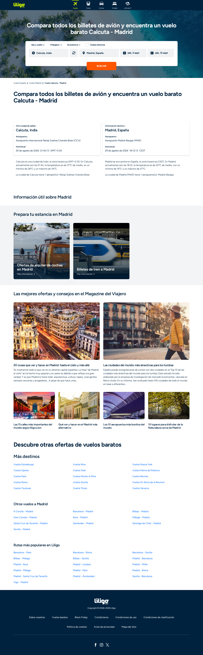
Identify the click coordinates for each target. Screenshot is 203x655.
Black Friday (81, 617)
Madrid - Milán (140, 564)
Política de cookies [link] (77, 626)
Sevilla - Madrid (22, 529)
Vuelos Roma (20, 482)
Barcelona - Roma (82, 552)
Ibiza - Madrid (80, 517)
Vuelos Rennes (140, 476)
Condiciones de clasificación (159, 617)
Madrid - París (80, 570)
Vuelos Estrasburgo (24, 464)
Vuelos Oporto (21, 470)
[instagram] (101, 644)
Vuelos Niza (79, 464)
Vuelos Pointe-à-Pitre (84, 476)
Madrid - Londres (82, 564)
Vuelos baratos (60, 617)
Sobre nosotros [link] (37, 617)
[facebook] (96, 644)
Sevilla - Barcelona (142, 576)
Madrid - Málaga (22, 570)
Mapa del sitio (129, 626)
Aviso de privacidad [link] (104, 626)
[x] (107, 644)
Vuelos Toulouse (22, 488)
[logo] (19, 5)
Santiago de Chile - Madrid (146, 523)
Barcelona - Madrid (83, 511)
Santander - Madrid (83, 523)
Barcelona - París (22, 552)
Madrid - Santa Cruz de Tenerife (30, 576)
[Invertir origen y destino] (74, 53)
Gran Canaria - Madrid (25, 517)
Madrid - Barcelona (142, 558)
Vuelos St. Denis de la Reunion (148, 482)
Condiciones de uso (125, 617)
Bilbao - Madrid (140, 511)
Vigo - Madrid (21, 582)
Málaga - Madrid (141, 517)
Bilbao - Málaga (22, 558)
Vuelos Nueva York (142, 464)
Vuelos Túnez (80, 488)
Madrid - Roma (140, 570)
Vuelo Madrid (35, 83)
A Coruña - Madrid (23, 511)
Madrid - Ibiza (21, 564)
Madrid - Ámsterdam (84, 576)
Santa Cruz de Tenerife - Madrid (30, 523)
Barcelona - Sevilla (142, 552)
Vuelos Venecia (140, 488)
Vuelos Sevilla (80, 482)
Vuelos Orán (79, 470)
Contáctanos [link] (101, 617)
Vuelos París (20, 476)
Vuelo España (20, 83)
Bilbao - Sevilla (81, 558)
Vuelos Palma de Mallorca (146, 470)
